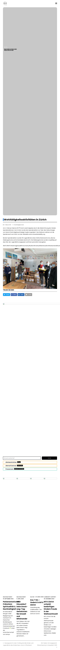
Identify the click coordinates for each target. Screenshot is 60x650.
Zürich (22, 224)
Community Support (50, 597)
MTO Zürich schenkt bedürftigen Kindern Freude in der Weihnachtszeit (51, 608)
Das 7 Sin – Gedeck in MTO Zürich (36, 602)
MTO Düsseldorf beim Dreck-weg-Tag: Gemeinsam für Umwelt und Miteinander (22, 610)
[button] (56, 3)
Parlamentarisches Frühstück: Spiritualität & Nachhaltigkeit (11, 605)
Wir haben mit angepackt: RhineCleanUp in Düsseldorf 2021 (47, 644)
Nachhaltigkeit (17, 224)
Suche (49, 458)
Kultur (32, 597)
